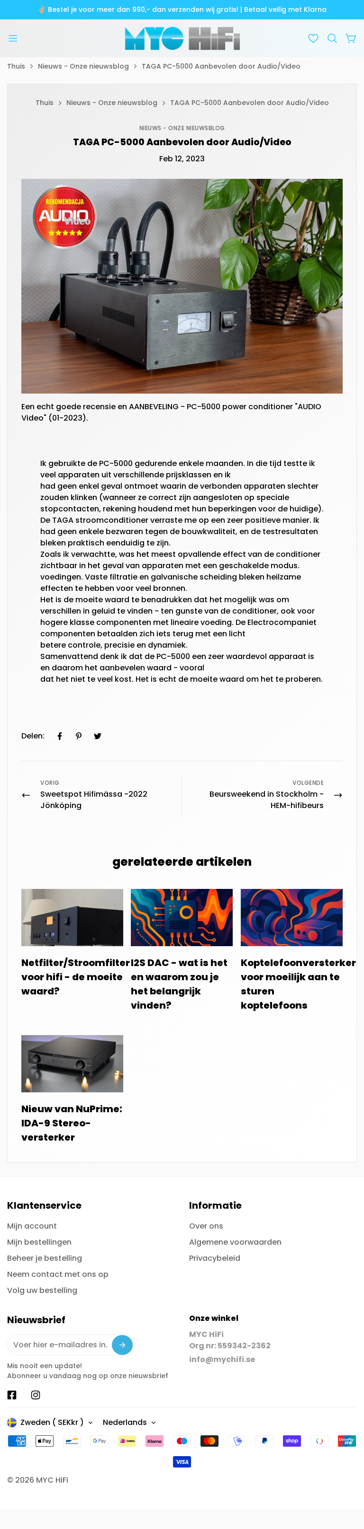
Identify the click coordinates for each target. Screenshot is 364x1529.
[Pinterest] (78, 736)
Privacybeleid (214, 1258)
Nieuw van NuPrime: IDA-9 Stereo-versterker (71, 1123)
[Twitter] (97, 736)
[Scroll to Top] (345, 1477)
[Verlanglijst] (313, 38)
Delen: (33, 735)
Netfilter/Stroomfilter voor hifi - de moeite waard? (75, 977)
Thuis (16, 66)
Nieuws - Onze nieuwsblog (83, 66)
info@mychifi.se (222, 1359)
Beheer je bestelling (44, 1258)
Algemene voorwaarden (235, 1242)
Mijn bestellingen (39, 1242)
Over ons (206, 1226)
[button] (332, 38)
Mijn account (32, 1226)
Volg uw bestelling (42, 1290)
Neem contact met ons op (58, 1274)
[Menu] (12, 38)
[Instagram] (35, 1395)
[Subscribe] (122, 1345)
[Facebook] (59, 736)
